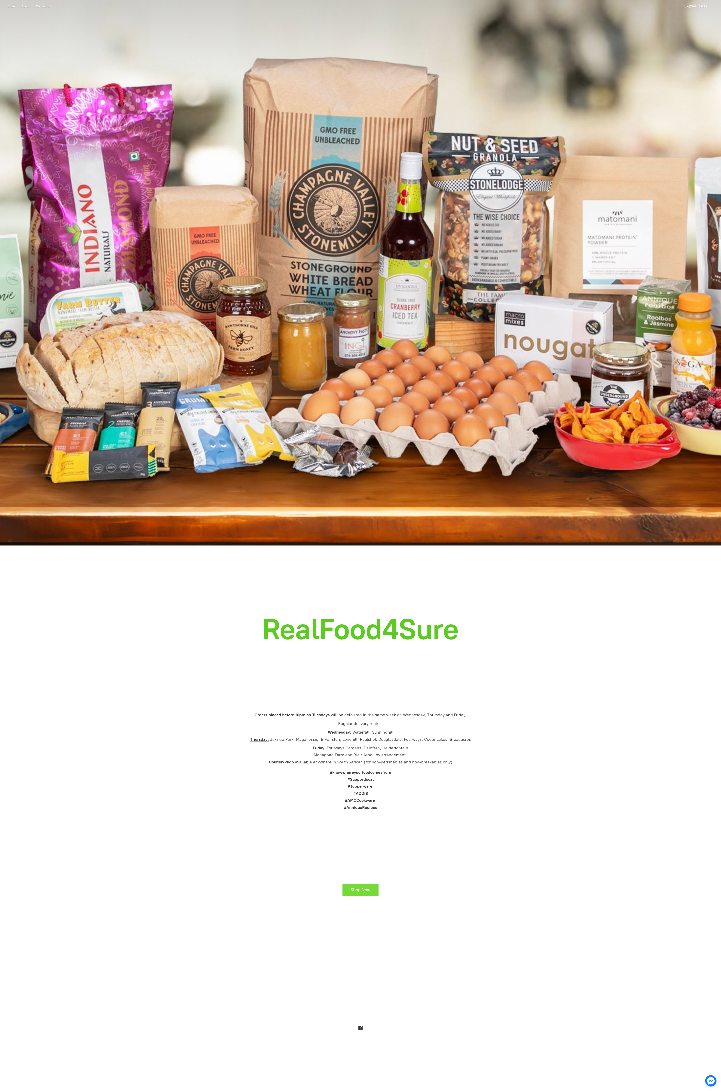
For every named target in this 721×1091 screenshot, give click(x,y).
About (25, 6)
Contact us (43, 6)
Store (11, 6)
